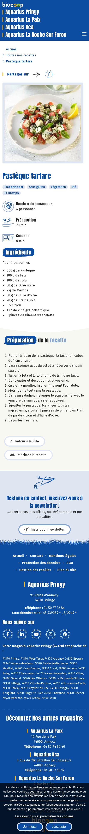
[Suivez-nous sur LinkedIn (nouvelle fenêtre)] (22, 634)
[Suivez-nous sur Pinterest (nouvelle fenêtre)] (65, 634)
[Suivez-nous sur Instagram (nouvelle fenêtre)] (50, 634)
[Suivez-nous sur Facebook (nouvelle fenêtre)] (7, 634)
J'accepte (59, 826)
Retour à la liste (27, 441)
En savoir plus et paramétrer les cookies (44, 816)
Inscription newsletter (48, 529)
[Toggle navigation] (84, 35)
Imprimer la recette (32, 455)
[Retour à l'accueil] (19, 5)
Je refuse (30, 826)
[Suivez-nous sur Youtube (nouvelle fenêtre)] (36, 634)
